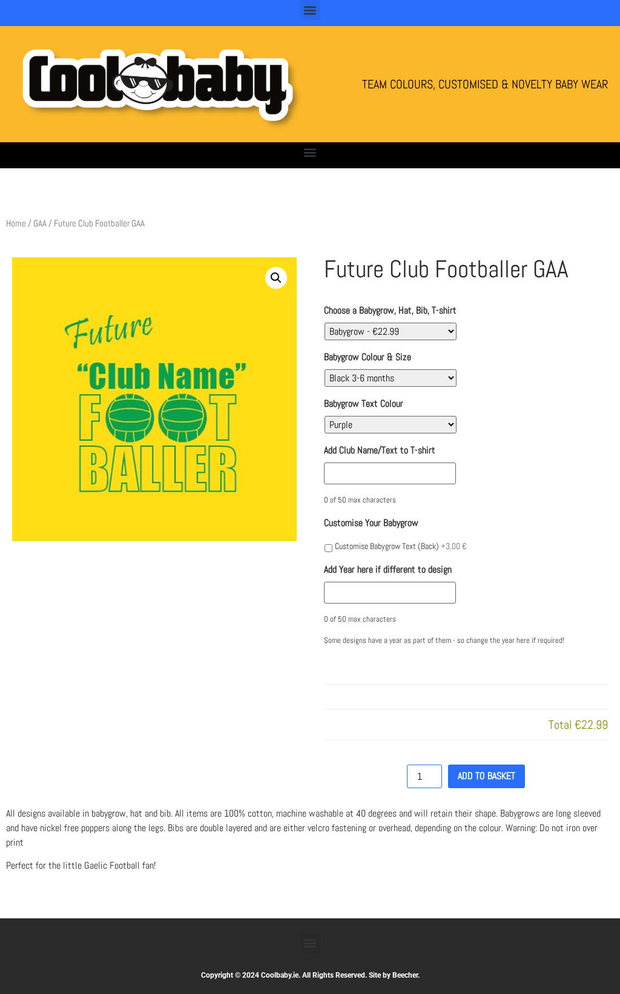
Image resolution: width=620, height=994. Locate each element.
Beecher (405, 975)
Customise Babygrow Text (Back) (401, 546)
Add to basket (486, 775)
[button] (310, 10)
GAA (40, 223)
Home (16, 223)
